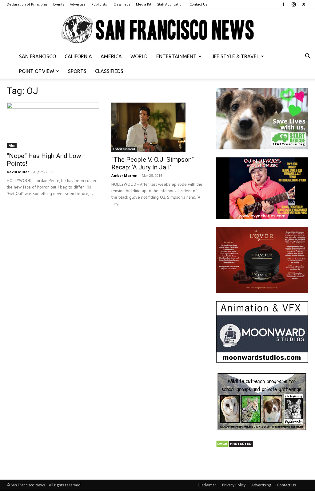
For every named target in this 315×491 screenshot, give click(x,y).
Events (58, 4)
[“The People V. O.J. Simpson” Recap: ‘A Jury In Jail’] (157, 127)
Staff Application (170, 4)
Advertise (78, 4)
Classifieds (109, 71)
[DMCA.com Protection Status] (234, 446)
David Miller (18, 171)
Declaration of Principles (27, 4)
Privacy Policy (233, 485)
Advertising (261, 485)
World (139, 56)
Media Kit (143, 4)
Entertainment (176, 56)
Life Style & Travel (234, 56)
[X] (303, 4)
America (111, 56)
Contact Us (198, 4)
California (78, 56)
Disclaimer (207, 485)
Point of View (36, 71)
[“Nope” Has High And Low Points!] (53, 125)
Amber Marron (124, 175)
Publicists (99, 4)
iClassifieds (121, 4)
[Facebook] (283, 4)
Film (12, 145)
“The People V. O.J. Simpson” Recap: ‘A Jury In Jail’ (152, 163)
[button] (307, 57)
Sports (77, 71)
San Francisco (37, 56)
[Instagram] (293, 4)
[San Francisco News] (157, 29)
